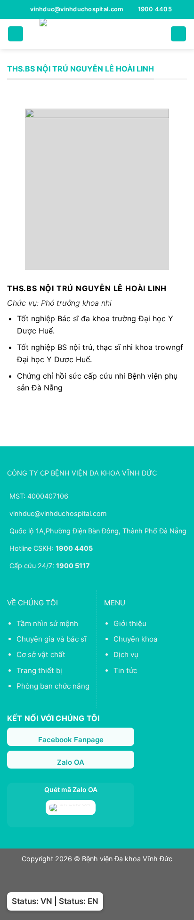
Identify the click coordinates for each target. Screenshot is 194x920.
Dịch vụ (125, 654)
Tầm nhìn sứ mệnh (47, 623)
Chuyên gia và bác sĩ (51, 638)
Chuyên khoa (135, 638)
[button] (15, 34)
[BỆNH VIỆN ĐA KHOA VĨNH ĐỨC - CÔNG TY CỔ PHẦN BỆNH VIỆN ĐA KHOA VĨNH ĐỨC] (97, 34)
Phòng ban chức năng (52, 686)
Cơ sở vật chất (40, 654)
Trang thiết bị (39, 670)
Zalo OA (70, 762)
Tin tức (125, 670)
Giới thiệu (129, 623)
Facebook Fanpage (71, 739)
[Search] (178, 34)
